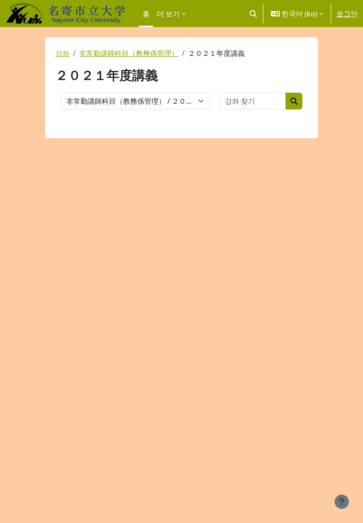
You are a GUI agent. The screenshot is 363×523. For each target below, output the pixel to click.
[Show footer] (342, 502)
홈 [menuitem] (146, 14)
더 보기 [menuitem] (168, 14)
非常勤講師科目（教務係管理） (128, 53)
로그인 (347, 14)
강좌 (62, 53)
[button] (253, 13)
